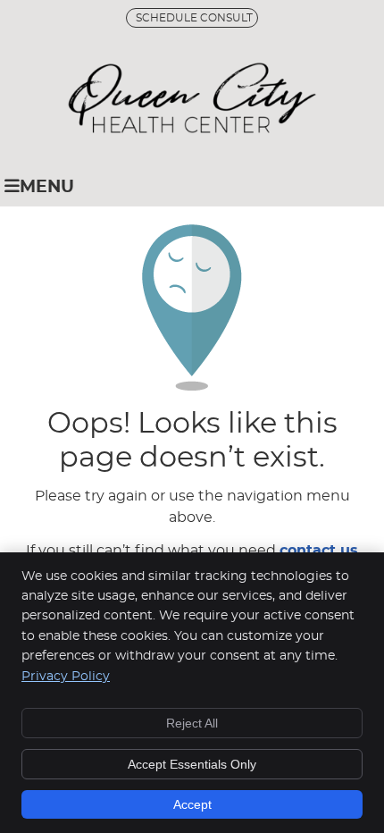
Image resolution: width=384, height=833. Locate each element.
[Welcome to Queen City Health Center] (192, 129)
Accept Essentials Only (192, 764)
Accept (192, 804)
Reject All (192, 723)
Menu (47, 187)
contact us (319, 550)
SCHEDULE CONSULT (194, 18)
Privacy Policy (65, 676)
